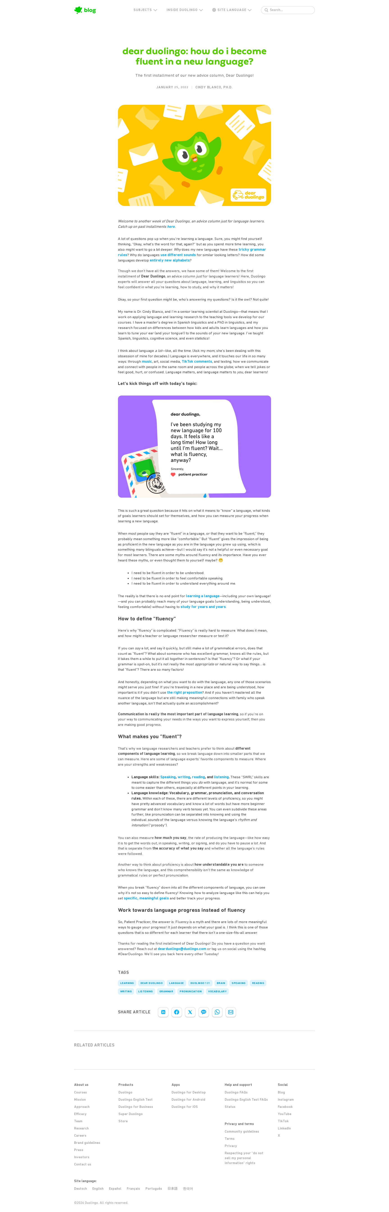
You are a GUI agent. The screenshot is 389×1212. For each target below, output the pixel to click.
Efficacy (80, 1114)
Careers (80, 1136)
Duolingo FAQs (236, 1092)
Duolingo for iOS (185, 1107)
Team (78, 1121)
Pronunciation (191, 991)
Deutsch (80, 1189)
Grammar (166, 991)
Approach (82, 1107)
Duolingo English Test (135, 1100)
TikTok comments (197, 361)
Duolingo (125, 1092)
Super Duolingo (130, 1114)
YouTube (284, 1114)
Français (133, 1189)
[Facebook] (176, 1012)
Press (78, 1150)
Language (176, 983)
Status (230, 1107)
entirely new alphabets (170, 260)
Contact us (82, 1164)
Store (123, 1121)
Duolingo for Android (188, 1100)
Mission (80, 1100)
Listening (145, 991)
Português (153, 1189)
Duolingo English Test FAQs (246, 1100)
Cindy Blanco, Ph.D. (214, 87)
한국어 (188, 1189)
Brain (221, 983)
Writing (126, 991)
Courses (80, 1092)
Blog (281, 1092)
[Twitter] (190, 1012)
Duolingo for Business (135, 1107)
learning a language (202, 596)
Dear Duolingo (151, 983)
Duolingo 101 (200, 983)
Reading (258, 983)
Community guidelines (242, 1131)
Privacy (231, 1146)
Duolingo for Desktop (189, 1092)
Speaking (239, 983)
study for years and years (203, 606)
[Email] (230, 1012)
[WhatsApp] (217, 1012)
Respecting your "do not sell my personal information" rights (244, 1158)
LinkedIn (284, 1128)
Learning (127, 983)
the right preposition (184, 692)
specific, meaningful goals (146, 898)
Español (115, 1189)
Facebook (285, 1107)
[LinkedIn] (163, 1012)
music (147, 361)
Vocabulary (217, 991)
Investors (81, 1157)
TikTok (283, 1121)
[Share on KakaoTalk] (203, 1012)
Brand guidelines (87, 1143)
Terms (230, 1139)
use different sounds (178, 255)
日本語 (172, 1188)
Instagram (286, 1100)
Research (81, 1128)
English (98, 1189)
